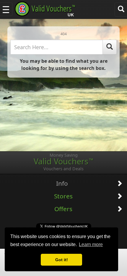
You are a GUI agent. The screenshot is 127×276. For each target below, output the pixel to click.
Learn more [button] (91, 244)
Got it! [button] (61, 259)
